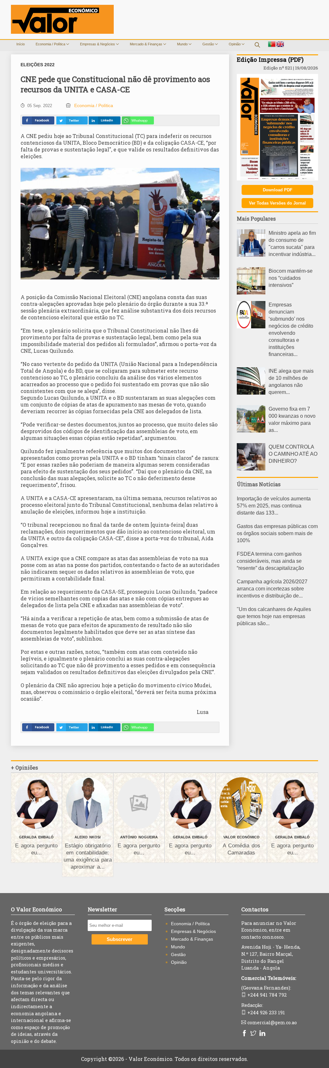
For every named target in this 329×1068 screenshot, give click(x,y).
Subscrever (119, 939)
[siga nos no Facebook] (245, 1033)
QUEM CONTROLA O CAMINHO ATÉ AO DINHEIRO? (293, 454)
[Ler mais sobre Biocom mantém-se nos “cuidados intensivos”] (251, 293)
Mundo (183, 44)
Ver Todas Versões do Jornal (277, 203)
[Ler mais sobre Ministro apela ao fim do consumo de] (251, 255)
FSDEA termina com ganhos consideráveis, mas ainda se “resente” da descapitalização (270, 561)
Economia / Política (51, 44)
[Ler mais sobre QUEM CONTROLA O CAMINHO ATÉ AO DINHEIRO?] (251, 468)
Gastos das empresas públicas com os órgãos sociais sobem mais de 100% (277, 533)
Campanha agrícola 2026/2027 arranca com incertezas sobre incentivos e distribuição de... (272, 588)
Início (20, 44)
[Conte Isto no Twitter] (72, 120)
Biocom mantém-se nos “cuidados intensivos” (291, 278)
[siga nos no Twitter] (254, 1033)
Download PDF (277, 189)
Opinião (235, 44)
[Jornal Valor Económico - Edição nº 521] (277, 178)
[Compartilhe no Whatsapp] (138, 120)
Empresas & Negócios (98, 44)
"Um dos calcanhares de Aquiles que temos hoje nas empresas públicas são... (274, 616)
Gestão (208, 44)
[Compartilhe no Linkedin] (104, 120)
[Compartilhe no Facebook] (38, 120)
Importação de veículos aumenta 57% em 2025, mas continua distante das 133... (274, 506)
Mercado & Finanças (146, 44)
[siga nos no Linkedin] (263, 1033)
